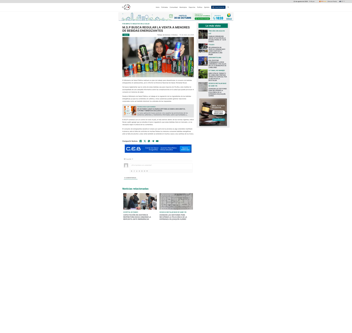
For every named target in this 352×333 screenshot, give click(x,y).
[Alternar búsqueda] (228, 7)
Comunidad (174, 7)
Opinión (206, 7)
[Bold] (131, 171)
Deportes (192, 7)
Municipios (183, 7)
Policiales (164, 7)
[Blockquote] (147, 171)
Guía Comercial (219, 7)
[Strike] (139, 171)
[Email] (157, 141)
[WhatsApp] (149, 141)
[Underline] (136, 171)
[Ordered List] (142, 171)
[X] (144, 141)
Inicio (158, 7)
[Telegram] (153, 141)
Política (199, 7)
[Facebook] (140, 141)
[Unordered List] (144, 171)
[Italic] (134, 171)
